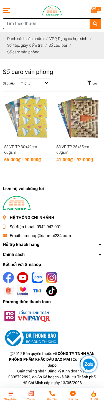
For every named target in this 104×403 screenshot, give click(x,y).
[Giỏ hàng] (94, 10)
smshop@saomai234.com (46, 235)
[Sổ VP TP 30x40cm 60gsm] (26, 117)
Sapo (52, 365)
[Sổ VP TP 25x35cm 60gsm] (78, 117)
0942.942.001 (49, 226)
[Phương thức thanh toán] (27, 315)
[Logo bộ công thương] (30, 337)
